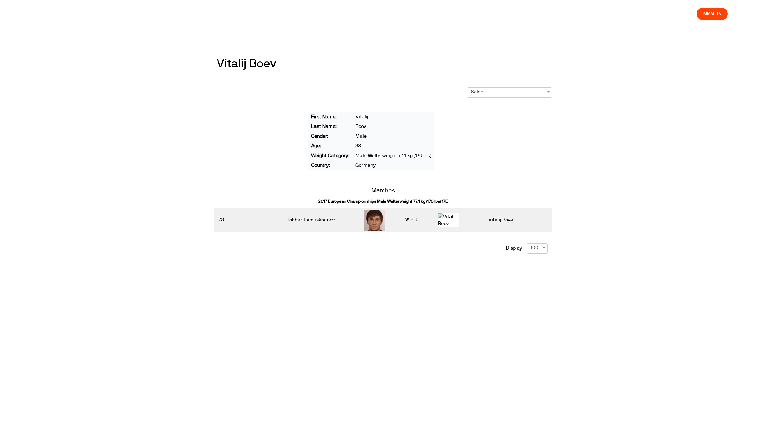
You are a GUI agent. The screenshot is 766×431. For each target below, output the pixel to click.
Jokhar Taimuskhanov (311, 220)
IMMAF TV (712, 13)
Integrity (664, 13)
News (516, 13)
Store (686, 13)
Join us (614, 13)
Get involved (586, 13)
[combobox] (509, 92)
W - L (411, 219)
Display (514, 248)
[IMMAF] (65, 15)
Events (537, 13)
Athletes (638, 13)
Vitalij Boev (246, 64)
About (559, 13)
